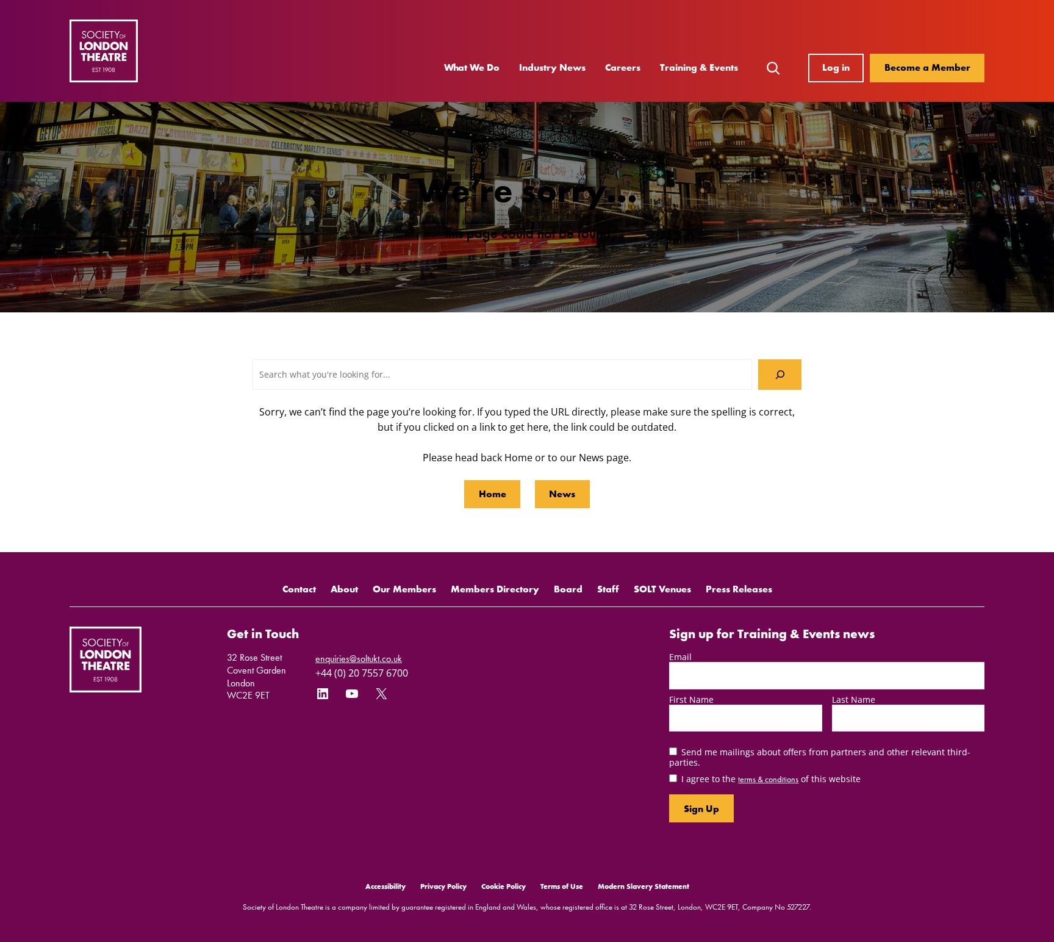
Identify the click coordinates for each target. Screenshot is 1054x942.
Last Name (853, 699)
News (562, 493)
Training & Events (699, 67)
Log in (836, 67)
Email (680, 657)
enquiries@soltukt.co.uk (358, 658)
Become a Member (927, 67)
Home (492, 493)
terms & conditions (768, 779)
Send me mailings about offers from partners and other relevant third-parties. (819, 757)
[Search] (779, 374)
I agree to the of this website (771, 779)
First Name (691, 699)
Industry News (552, 67)
